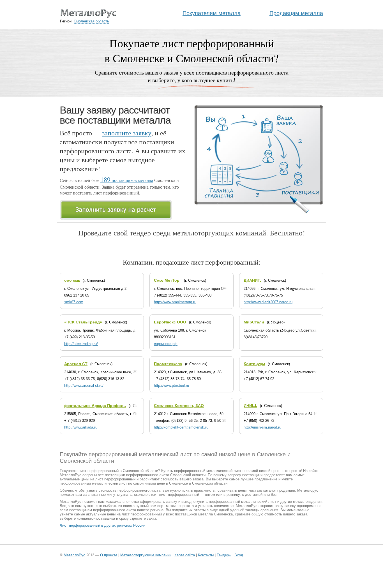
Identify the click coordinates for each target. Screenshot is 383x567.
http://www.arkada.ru (80, 427)
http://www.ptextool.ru (171, 385)
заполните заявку (126, 132)
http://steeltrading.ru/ (81, 344)
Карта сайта (184, 555)
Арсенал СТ (75, 364)
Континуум (254, 364)
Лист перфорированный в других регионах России (102, 525)
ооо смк (72, 280)
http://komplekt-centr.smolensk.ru (181, 427)
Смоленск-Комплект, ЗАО (179, 405)
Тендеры (224, 555)
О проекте (108, 555)
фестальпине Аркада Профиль (95, 405)
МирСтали (254, 322)
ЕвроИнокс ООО (170, 322)
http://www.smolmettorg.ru (175, 302)
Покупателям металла (212, 13)
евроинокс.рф (165, 344)
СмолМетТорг (167, 280)
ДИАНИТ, (252, 280)
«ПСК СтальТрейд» (83, 322)
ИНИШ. (250, 405)
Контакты (206, 555)
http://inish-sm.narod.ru (262, 427)
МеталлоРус (74, 555)
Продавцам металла (296, 13)
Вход (238, 555)
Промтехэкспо (168, 364)
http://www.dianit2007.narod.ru (268, 302)
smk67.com (73, 302)
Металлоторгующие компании (145, 555)
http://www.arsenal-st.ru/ (83, 385)
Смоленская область (91, 21)
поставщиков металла (126, 180)
